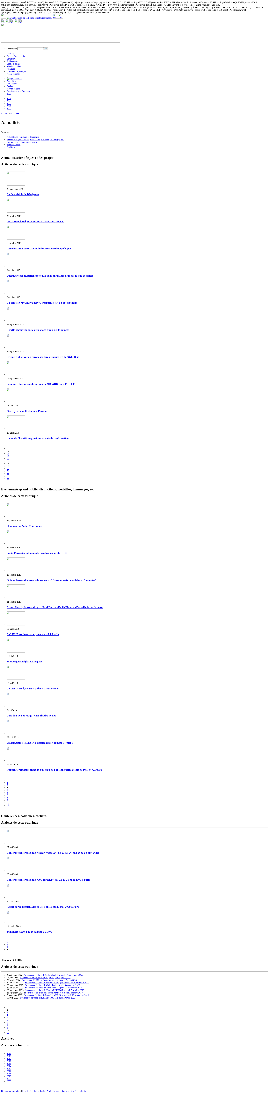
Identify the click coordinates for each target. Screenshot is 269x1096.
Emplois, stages (13, 64)
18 (8, 466)
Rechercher (12, 48)
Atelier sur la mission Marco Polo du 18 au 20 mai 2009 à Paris (43, 906)
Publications (12, 61)
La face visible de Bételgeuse (23, 194)
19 (8, 468)
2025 (9, 94)
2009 (9, 1079)
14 (8, 456)
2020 (9, 108)
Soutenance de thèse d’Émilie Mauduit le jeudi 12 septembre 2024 (53, 975)
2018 (9, 1056)
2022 (9, 103)
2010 (9, 1076)
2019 (9, 1053)
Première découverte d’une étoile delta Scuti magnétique (39, 248)
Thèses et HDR (13, 144)
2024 (9, 98)
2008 (9, 1081)
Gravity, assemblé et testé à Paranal (27, 411)
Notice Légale (53, 1091)
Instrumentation (13, 89)
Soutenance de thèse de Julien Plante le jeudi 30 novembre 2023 (53, 987)
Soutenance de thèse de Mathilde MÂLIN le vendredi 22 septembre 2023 (56, 995)
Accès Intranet (13, 74)
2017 (9, 1058)
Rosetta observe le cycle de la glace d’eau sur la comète (38, 329)
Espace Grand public (16, 56)
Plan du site (27, 1091)
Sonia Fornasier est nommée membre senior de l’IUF (37, 553)
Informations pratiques (16, 71)
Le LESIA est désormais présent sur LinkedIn (33, 634)
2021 (9, 106)
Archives (11, 147)
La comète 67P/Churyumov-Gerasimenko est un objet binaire (42, 302)
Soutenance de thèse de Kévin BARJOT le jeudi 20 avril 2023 (47, 998)
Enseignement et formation (18, 91)
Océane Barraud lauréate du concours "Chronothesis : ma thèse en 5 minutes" (52, 580)
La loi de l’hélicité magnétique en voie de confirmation (38, 438)
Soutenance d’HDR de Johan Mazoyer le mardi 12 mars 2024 (49, 980)
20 (8, 471)
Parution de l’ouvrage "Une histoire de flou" (32, 715)
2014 (9, 1066)
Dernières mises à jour (11, 1091)
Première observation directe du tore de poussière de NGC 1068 (43, 356)
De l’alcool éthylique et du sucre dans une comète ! (35, 221)
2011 (9, 1073)
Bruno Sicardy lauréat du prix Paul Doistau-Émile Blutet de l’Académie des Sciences (55, 607)
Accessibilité (80, 1091)
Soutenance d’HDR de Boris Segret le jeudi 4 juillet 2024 (45, 977)
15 (8, 458)
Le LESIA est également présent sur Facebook (33, 688)
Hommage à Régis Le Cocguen (24, 661)
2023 (9, 101)
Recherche (11, 86)
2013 (9, 1068)
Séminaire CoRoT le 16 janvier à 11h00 (29, 931)
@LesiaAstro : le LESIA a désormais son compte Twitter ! (40, 742)
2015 (9, 1063)
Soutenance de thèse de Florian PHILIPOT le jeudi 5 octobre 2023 (54, 990)
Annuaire (11, 69)
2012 (9, 1071)
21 (8, 473)
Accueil (10, 54)
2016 (9, 1061)
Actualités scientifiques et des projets (23, 137)
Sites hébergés (67, 1091)
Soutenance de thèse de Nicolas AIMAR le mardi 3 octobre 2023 (54, 993)
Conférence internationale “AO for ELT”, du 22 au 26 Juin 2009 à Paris (48, 879)
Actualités (11, 81)
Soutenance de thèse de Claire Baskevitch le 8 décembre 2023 (52, 985)
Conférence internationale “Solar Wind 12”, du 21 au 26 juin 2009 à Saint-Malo (53, 852)
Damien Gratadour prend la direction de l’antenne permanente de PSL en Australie (54, 769)
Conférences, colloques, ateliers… (22, 142)
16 (8, 461)
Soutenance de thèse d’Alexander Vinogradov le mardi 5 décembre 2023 (57, 982)
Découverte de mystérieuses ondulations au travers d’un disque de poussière (50, 275)
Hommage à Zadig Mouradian (24, 525)
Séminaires (11, 59)
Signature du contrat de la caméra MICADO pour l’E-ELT (41, 383)
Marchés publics (14, 66)
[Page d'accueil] (14, 78)
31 (8, 478)
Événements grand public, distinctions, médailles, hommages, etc (35, 139)
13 (8, 453)
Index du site (39, 1091)
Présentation (12, 83)
